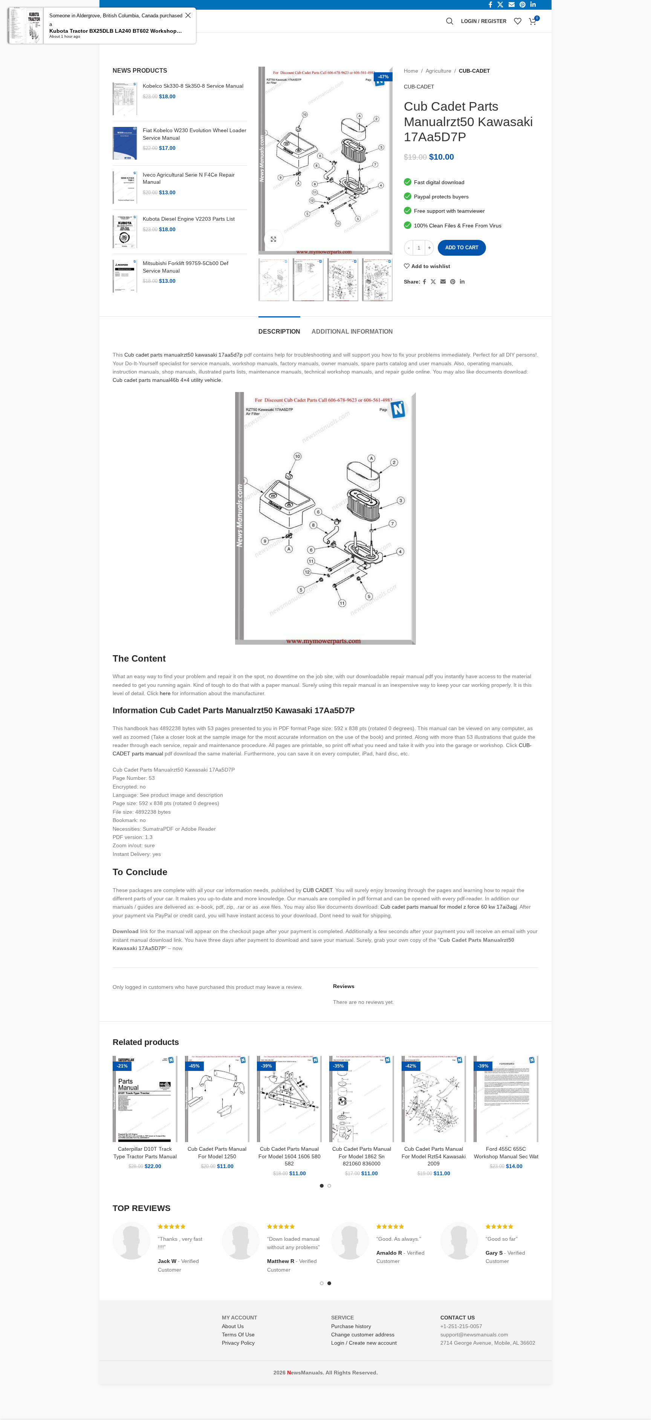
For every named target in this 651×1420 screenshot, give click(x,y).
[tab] (279, 327)
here (165, 693)
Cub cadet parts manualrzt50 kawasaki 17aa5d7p (183, 355)
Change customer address (362, 1335)
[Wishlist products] (517, 21)
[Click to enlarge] (273, 239)
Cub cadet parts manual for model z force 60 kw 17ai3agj (449, 907)
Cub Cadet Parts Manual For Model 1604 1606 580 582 (289, 1156)
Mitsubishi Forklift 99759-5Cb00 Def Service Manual (185, 267)
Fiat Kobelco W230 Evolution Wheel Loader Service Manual (194, 134)
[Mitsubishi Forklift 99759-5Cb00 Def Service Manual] (125, 276)
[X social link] (433, 282)
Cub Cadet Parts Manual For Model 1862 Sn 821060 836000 (361, 1156)
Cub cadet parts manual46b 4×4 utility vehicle (167, 380)
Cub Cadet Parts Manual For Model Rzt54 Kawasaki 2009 (434, 1156)
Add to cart (461, 247)
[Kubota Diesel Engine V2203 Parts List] (125, 231)
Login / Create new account (364, 1343)
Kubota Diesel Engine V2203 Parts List (189, 219)
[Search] (449, 21)
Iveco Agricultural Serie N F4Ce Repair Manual (189, 178)
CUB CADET (317, 890)
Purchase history (351, 1326)
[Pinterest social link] (453, 282)
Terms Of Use (238, 1335)
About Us (233, 1326)
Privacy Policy (238, 1343)
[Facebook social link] (424, 282)
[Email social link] (443, 282)
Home (411, 71)
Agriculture (438, 71)
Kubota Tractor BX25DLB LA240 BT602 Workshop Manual (116, 31)
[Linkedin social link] (462, 282)
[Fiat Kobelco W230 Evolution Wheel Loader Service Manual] (125, 143)
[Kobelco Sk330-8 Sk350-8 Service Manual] (125, 98)
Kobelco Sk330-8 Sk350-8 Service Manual (193, 86)
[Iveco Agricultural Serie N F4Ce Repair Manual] (125, 187)
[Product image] (145, 1099)
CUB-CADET (474, 71)
